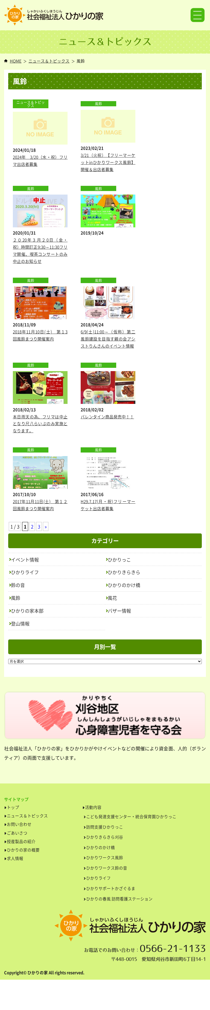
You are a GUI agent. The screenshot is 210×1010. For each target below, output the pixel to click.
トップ (13, 807)
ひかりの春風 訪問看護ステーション (119, 899)
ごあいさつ (17, 833)
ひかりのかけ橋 (124, 585)
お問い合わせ (19, 824)
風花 (112, 597)
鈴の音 (18, 585)
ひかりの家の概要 (23, 850)
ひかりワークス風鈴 (104, 858)
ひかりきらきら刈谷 (104, 837)
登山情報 (20, 623)
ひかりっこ (119, 559)
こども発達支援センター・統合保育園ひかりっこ (131, 817)
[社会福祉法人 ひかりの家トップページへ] (105, 15)
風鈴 (15, 597)
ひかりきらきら (124, 572)
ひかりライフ (25, 572)
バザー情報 (119, 610)
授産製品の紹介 (21, 841)
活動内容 (93, 807)
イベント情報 (25, 559)
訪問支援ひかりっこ (104, 827)
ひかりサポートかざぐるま (110, 888)
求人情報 (15, 858)
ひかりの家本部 (27, 610)
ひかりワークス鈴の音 (106, 868)
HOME (16, 61)
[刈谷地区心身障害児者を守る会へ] (105, 717)
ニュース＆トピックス (48, 61)
